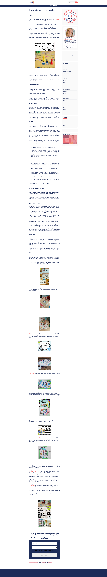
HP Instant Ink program (33, 471)
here (34, 21)
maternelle (44, 562)
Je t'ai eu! (31, 392)
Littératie (65, 100)
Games (64, 87)
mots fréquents (66, 105)
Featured (65, 80)
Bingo (51, 463)
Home (51, 5)
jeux (40, 562)
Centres (65, 69)
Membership (55, 5)
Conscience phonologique (67, 76)
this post (57, 19)
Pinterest (44, 116)
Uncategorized (66, 113)
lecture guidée (66, 98)
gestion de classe (66, 89)
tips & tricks (49, 562)
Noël (64, 107)
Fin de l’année (66, 82)
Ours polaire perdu (32, 353)
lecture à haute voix (66, 96)
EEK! (30, 333)
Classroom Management (67, 73)
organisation (65, 109)
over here (38, 20)
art (64, 67)
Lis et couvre (31, 418)
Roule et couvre (32, 288)
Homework (65, 91)
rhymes (40, 437)
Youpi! (30, 312)
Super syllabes (31, 373)
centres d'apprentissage (34, 562)
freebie (65, 84)
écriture (65, 78)
